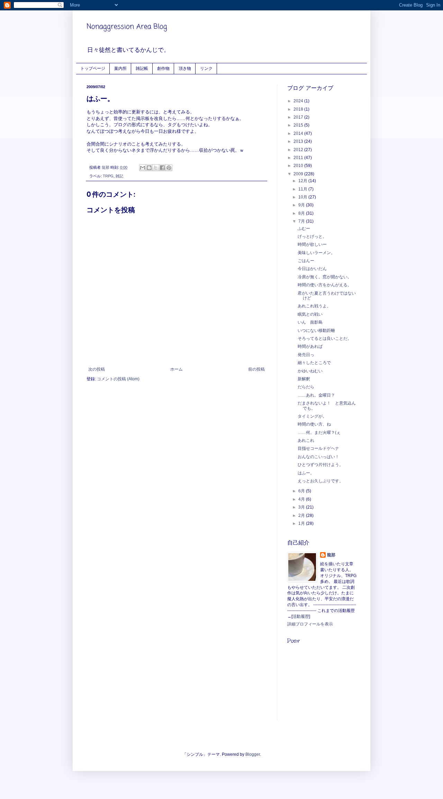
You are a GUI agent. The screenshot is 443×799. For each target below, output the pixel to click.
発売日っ (306, 354)
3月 (302, 507)
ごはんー (306, 260)
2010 (298, 165)
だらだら (306, 386)
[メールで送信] (142, 167)
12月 (303, 180)
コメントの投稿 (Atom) (118, 379)
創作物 (163, 68)
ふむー (304, 228)
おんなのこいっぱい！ (318, 456)
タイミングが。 (312, 416)
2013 (298, 141)
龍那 (331, 554)
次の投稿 (96, 369)
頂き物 (185, 68)
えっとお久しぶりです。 (320, 481)
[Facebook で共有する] (162, 167)
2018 (298, 109)
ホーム (176, 369)
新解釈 (304, 379)
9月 (302, 205)
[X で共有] (155, 167)
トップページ (92, 68)
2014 (298, 133)
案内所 (120, 68)
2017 (298, 117)
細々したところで (314, 362)
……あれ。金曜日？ (316, 395)
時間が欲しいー (312, 244)
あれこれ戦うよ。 (314, 306)
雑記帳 (142, 68)
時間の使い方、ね (314, 424)
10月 (303, 197)
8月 (302, 213)
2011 (298, 157)
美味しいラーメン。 (316, 252)
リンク (206, 68)
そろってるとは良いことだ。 (325, 338)
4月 (302, 499)
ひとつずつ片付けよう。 (320, 464)
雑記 (119, 176)
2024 (298, 101)
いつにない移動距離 (316, 330)
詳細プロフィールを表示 (310, 624)
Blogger (252, 754)
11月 (303, 189)
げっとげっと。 (312, 236)
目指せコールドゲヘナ (318, 448)
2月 (302, 515)
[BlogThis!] (149, 167)
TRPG (108, 176)
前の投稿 (256, 369)
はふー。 (306, 473)
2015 (298, 125)
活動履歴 (300, 616)
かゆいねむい (310, 371)
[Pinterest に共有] (168, 167)
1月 (302, 523)
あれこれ (306, 440)
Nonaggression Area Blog (127, 26)
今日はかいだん (312, 268)
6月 (302, 491)
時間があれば (310, 346)
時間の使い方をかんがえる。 (325, 284)
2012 (298, 149)
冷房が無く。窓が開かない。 (325, 277)
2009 (298, 173)
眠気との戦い (310, 314)
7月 (302, 221)
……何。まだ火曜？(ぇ (319, 432)
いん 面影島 (310, 322)
